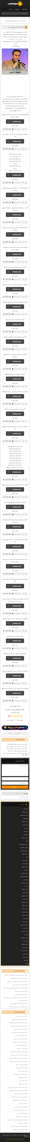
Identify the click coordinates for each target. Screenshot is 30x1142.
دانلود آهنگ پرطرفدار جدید (21, 1045)
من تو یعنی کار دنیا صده (21, 1035)
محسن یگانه (25, 812)
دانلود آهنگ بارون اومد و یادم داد (19, 1032)
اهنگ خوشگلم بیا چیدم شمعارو (19, 1129)
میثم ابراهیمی (24, 896)
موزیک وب (22, 21)
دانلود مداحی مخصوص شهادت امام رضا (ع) (17, 751)
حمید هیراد (25, 921)
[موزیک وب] (15, 3)
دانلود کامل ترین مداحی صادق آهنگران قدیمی (17, 744)
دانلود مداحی (24, 32)
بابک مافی (25, 928)
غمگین (19, 188)
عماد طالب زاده (24, 950)
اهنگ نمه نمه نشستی (22, 1016)
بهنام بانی (25, 834)
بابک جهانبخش (24, 883)
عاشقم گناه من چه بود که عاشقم (19, 1019)
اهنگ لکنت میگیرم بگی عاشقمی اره (18, 1026)
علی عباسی (25, 941)
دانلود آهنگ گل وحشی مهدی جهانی (18, 1003)
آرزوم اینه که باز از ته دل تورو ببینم (19, 1055)
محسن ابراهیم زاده (23, 844)
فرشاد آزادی (25, 892)
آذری (4, 32)
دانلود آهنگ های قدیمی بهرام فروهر (18, 978)
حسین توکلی (25, 854)
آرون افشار (25, 818)
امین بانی (25, 809)
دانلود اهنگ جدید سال (22, 1113)
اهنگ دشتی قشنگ (22, 1084)
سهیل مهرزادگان (24, 876)
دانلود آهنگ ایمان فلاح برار (21, 994)
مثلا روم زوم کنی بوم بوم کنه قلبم (19, 1126)
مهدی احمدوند (24, 912)
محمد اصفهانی (24, 938)
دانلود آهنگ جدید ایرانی (21, 1068)
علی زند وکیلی (24, 889)
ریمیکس (17, 9)
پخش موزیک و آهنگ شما (17, 1139)
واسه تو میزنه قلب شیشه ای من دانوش (17, 1087)
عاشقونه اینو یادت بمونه (21, 1064)
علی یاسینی (25, 860)
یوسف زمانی (25, 909)
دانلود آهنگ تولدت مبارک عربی (20, 985)
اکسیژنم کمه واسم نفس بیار (20, 1107)
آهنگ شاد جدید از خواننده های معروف (18, 1090)
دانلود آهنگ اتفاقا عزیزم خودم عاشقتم (18, 1023)
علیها (27, 963)
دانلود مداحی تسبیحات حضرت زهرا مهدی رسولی (16, 749)
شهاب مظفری (25, 867)
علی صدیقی (25, 899)
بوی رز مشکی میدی (22, 1071)
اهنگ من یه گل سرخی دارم (21, 1093)
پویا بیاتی (25, 880)
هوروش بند (25, 863)
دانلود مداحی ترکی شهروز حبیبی (16, 27)
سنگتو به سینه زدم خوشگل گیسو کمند (18, 1058)
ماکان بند (26, 870)
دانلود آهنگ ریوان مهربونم (21, 991)
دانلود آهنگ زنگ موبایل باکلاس (20, 1100)
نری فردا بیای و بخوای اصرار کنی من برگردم (17, 1120)
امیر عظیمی (25, 954)
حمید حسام (25, 957)
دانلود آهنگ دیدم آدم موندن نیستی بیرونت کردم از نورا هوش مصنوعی (15, 999)
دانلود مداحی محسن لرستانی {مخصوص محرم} (17, 746)
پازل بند (26, 934)
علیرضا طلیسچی (24, 815)
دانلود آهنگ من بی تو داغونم (20, 1042)
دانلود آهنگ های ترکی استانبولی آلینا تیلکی (17, 981)
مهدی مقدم (25, 947)
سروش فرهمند (24, 944)
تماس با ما (9, 1139)
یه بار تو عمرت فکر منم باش (20, 1110)
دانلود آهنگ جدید (23, 1081)
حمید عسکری (25, 838)
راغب (27, 857)
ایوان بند (26, 828)
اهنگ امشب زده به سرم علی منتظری (18, 1061)
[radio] (20, 716)
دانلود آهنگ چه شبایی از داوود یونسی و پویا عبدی (15, 988)
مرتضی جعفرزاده (24, 847)
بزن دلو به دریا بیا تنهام (21, 1116)
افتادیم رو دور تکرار (22, 1123)
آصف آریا (26, 960)
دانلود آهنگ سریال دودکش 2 (20, 1029)
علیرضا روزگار (25, 905)
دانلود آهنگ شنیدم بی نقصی (20, 1039)
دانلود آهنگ (24, 9)
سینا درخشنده (24, 873)
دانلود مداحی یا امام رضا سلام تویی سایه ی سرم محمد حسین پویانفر (15, 754)
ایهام (27, 841)
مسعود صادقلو (24, 851)
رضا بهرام (26, 831)
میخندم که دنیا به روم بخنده (20, 1074)
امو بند (26, 886)
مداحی (10, 9)
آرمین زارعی (25, 825)
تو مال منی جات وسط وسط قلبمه (19, 1097)
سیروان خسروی (24, 925)
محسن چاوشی (24, 902)
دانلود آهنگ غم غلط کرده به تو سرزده (18, 1052)
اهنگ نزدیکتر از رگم (22, 1077)
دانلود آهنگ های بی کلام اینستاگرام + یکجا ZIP (16, 975)
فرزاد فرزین (25, 918)
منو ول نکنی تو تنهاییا (22, 1048)
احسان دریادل (25, 931)
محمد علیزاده (25, 821)
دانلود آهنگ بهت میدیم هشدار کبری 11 (18, 1007)
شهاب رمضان (25, 915)
